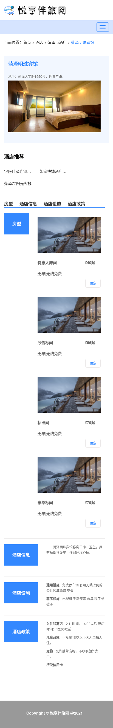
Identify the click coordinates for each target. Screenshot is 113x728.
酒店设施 (52, 203)
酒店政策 (76, 203)
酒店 (39, 42)
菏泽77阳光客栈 (18, 183)
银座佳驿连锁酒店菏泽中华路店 (18, 171)
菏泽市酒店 (57, 42)
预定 (93, 523)
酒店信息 (28, 203)
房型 (8, 203)
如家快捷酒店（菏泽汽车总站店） (53, 171)
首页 (27, 42)
